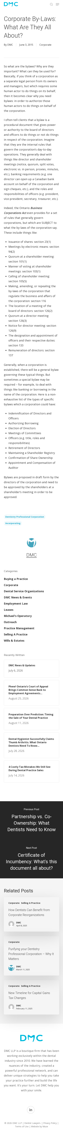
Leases (8, 610)
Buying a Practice (16, 579)
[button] (57, 4)
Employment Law (16, 603)
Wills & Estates (14, 640)
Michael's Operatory (18, 616)
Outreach (10, 622)
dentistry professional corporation (24, 516)
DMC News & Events (18, 597)
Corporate (45, 44)
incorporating (12, 523)
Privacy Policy (50, 1123)
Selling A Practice (16, 634)
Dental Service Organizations (24, 591)
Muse (45, 1126)
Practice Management (19, 628)
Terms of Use (22, 1126)
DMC (10, 44)
